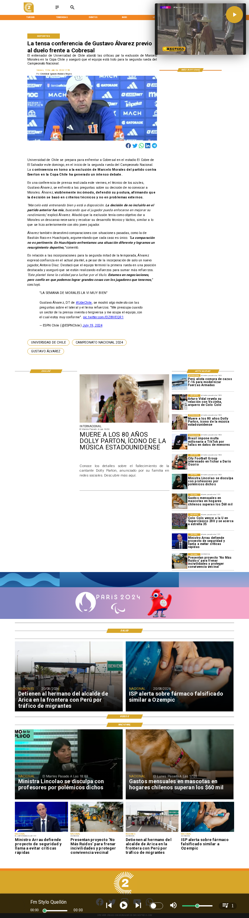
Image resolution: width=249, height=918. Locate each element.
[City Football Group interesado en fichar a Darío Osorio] (179, 461)
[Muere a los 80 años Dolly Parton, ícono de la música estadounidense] (179, 422)
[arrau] (179, 541)
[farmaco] (207, 831)
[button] (48, 342)
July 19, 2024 (92, 325)
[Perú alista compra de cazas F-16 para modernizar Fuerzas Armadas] (179, 382)
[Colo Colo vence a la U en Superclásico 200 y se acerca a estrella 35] (179, 521)
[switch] (156, 905)
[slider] (45, 911)
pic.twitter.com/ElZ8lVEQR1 (103, 317)
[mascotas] (179, 501)
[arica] (152, 831)
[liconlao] (179, 481)
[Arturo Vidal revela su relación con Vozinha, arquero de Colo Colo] (179, 402)
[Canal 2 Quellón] (57, 9)
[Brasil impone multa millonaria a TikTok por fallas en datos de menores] (179, 441)
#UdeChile (84, 303)
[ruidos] (179, 561)
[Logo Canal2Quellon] (28, 11)
